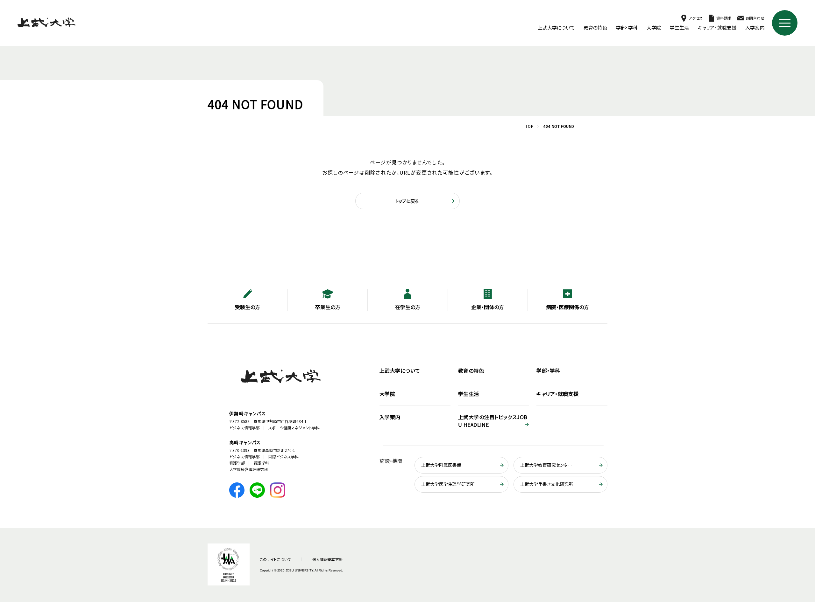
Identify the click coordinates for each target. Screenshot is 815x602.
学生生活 (679, 27)
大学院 (654, 27)
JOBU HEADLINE (493, 420)
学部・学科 (627, 27)
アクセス (695, 18)
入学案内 (754, 27)
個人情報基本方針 (327, 559)
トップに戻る (407, 201)
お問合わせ (755, 18)
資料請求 (723, 18)
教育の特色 (595, 27)
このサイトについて (275, 559)
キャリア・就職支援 (717, 27)
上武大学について (556, 27)
